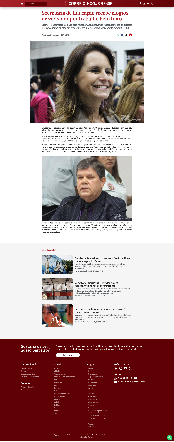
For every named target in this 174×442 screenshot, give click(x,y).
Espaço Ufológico (28, 387)
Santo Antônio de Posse (97, 418)
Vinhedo (91, 427)
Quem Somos (26, 368)
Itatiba (90, 388)
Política (57, 405)
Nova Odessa (93, 402)
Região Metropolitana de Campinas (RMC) (97, 412)
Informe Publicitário (62, 394)
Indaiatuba (92, 385)
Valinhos (91, 424)
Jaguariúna (92, 391)
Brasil (56, 368)
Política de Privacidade (30, 377)
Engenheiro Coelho (95, 377)
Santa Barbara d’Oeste (96, 415)
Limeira (91, 394)
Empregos (58, 385)
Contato (24, 371)
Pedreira (91, 408)
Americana (92, 368)
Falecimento (59, 391)
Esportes (57, 388)
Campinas (91, 371)
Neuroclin (25, 390)
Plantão (57, 399)
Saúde (56, 408)
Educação (58, 382)
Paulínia (91, 405)
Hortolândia (92, 382)
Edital (56, 380)
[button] (22, 3)
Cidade (57, 371)
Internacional (59, 397)
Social (56, 413)
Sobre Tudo (58, 411)
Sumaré (91, 421)
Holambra (91, 380)
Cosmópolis (92, 374)
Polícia (57, 402)
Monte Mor (92, 397)
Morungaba (92, 399)
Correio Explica (60, 374)
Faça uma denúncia (28, 374)
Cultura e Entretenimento (64, 377)
